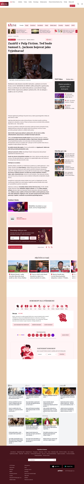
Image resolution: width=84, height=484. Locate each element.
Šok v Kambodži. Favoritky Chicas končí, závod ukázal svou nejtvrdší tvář (69, 174)
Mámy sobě (71, 2)
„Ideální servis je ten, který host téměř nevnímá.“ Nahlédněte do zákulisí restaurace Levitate (67, 410)
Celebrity (20, 2)
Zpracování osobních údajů (30, 473)
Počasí (49, 451)
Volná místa (12, 467)
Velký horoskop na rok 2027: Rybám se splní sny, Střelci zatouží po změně (45, 31)
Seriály (30, 2)
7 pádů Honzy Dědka (14, 453)
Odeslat (33, 238)
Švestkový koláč (46, 455)
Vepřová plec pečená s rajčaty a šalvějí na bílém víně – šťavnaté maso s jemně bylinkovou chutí (67, 403)
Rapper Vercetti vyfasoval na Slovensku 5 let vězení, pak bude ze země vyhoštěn (33, 434)
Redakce (26, 477)
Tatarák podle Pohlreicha (36, 453)
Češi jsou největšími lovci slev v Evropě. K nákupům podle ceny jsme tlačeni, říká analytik (15, 403)
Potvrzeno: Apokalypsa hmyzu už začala (50, 396)
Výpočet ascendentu (61, 453)
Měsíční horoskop (36, 324)
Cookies (11, 475)
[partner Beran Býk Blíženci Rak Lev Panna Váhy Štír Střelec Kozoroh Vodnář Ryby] (52, 354)
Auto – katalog (71, 451)
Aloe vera (44, 453)
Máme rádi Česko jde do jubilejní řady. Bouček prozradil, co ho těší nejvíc (33, 410)
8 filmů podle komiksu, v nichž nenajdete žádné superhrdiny (15, 433)
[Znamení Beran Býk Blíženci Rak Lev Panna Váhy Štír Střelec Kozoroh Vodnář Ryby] (24, 238)
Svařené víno (27, 453)
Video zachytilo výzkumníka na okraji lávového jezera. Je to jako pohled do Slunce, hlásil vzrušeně (50, 410)
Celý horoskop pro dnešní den (21, 324)
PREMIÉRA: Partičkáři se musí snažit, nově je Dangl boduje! (37, 206)
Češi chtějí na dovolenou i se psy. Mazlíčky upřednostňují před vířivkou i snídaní (50, 434)
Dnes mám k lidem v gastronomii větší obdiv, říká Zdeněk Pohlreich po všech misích (33, 403)
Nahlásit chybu (12, 479)
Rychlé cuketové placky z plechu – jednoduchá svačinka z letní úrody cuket (67, 397)
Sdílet (49, 40)
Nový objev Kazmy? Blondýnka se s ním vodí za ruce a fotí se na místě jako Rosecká (33, 440)
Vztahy (25, 2)
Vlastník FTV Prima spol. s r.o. (15, 477)
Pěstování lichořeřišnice (51, 453)
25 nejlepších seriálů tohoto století (16, 426)
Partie (45, 451)
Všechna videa (70, 79)
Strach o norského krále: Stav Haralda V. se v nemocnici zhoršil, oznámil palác (16, 410)
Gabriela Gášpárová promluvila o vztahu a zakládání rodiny (70, 108)
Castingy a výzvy (28, 469)
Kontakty (26, 471)
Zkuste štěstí (65, 335)
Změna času (41, 451)
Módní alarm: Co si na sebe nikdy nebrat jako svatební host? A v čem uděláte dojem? (69, 31)
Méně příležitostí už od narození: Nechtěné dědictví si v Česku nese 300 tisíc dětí (22, 31)
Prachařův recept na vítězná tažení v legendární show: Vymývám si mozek (33, 397)
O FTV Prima (12, 465)
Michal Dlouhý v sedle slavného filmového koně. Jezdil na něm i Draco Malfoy (17, 276)
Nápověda (27, 475)
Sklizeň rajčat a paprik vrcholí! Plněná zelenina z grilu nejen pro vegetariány (50, 427)
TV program (35, 451)
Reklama (11, 469)
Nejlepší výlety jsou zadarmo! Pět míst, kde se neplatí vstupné (50, 439)
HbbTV (11, 471)
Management (27, 465)
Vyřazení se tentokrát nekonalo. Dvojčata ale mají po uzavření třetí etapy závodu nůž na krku (70, 168)
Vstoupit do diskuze (16, 247)
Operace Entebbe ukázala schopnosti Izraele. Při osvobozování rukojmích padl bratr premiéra (50, 404)
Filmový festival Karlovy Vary (55, 2)
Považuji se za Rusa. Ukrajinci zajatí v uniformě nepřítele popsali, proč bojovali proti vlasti (16, 397)
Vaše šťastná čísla (41, 332)
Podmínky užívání (13, 473)
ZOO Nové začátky (63, 451)
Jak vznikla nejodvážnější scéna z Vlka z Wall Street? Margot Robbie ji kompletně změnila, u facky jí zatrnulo (16, 440)
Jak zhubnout (13, 451)
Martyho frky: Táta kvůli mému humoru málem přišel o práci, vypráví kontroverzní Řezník (32, 427)
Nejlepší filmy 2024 (21, 451)
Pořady (65, 2)
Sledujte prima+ (43, 2)
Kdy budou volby (54, 451)
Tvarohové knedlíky (70, 453)
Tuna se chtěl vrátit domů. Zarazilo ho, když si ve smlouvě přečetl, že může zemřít (39, 276)
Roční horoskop (48, 324)
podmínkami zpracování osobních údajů (29, 241)
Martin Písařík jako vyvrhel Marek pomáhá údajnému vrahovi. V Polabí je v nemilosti (59, 276)
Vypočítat (62, 354)
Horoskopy (35, 2)
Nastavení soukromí (29, 479)
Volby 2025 (21, 453)
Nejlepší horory (29, 451)
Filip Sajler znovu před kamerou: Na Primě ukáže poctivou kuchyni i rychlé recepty (69, 161)
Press (26, 467)
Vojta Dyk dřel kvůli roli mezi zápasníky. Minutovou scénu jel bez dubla (70, 155)
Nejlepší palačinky (38, 455)
